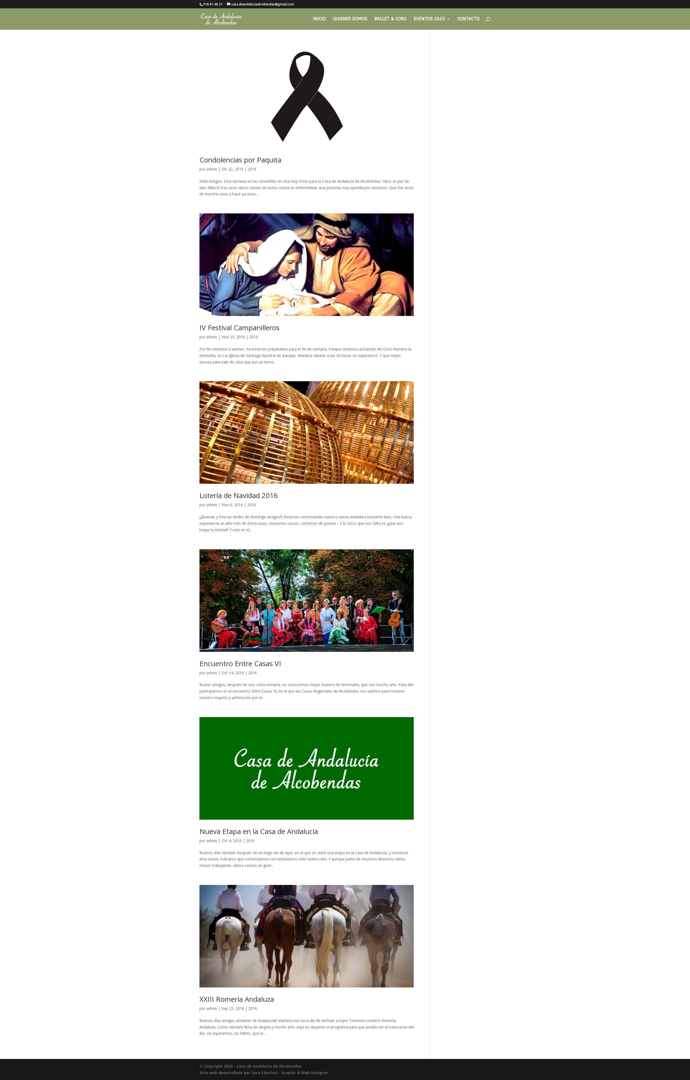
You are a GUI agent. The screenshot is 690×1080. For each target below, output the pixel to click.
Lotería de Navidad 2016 (238, 495)
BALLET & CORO (390, 19)
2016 (252, 169)
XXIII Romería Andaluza (236, 999)
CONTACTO (468, 19)
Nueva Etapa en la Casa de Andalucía (258, 831)
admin (211, 169)
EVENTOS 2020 (429, 19)
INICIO (319, 19)
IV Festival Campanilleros (239, 327)
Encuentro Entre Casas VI (240, 663)
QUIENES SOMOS (350, 19)
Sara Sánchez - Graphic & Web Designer (289, 1072)
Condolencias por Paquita (240, 160)
